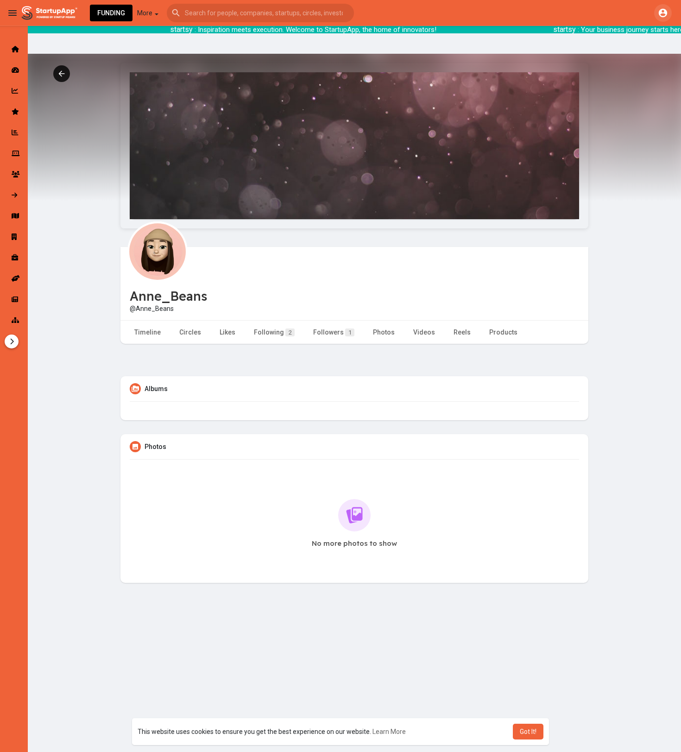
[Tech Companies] (14, 153)
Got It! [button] (528, 731)
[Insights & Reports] (14, 132)
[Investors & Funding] (14, 174)
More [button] (145, 13)
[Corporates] (14, 237)
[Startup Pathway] (14, 91)
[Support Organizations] (14, 278)
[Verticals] (14, 320)
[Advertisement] (354, 685)
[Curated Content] (14, 112)
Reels (462, 332)
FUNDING (111, 13)
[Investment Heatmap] (14, 216)
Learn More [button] (389, 731)
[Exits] (14, 195)
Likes (227, 332)
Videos (424, 332)
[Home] (14, 49)
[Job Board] (14, 258)
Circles (190, 332)
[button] (260, 13)
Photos (384, 332)
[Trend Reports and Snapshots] (14, 299)
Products (503, 332)
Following (273, 332)
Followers (332, 332)
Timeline (147, 332)
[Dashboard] (14, 70)
